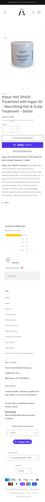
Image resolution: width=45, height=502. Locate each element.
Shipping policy (11, 331)
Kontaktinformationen (23, 497)
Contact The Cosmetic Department (19, 353)
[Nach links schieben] (17, 89)
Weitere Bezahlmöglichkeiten (22, 151)
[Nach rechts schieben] (28, 89)
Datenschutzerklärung (17, 493)
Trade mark (9, 348)
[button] (5, 12)
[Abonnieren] (35, 433)
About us (8, 309)
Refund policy (10, 320)
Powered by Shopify (21, 489)
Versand (12, 120)
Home (7, 298)
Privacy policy (10, 314)
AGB (28, 493)
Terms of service (11, 325)
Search (7, 303)
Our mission (10, 342)
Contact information (13, 337)
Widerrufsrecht (35, 489)
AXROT (12, 489)
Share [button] (6, 202)
